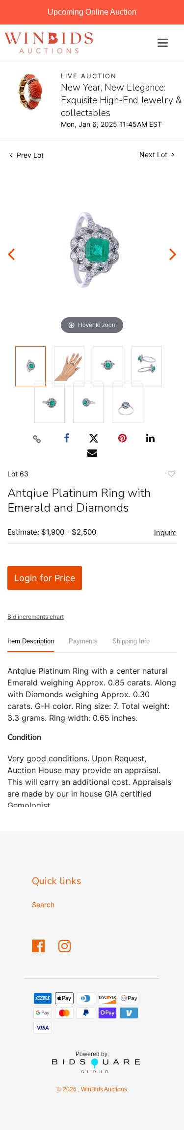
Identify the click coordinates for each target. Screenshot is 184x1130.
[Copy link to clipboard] (37, 439)
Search (43, 904)
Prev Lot (29, 155)
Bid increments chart (35, 616)
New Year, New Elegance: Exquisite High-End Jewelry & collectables (121, 100)
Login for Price (44, 578)
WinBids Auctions (103, 1089)
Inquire (165, 533)
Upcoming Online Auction (92, 12)
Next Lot (154, 154)
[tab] (30, 645)
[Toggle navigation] (162, 42)
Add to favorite (171, 475)
